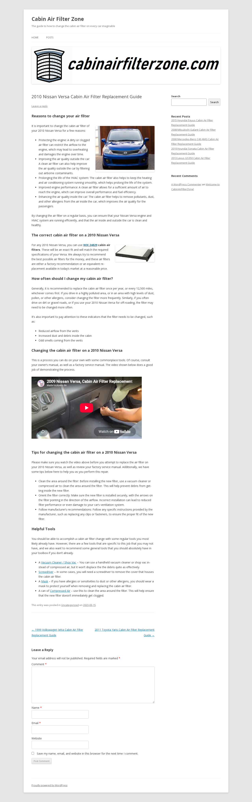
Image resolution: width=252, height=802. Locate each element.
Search (175, 96)
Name (37, 707)
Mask (44, 581)
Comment (39, 664)
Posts (49, 37)
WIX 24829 (90, 245)
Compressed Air (60, 591)
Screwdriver (46, 572)
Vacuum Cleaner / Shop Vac (58, 562)
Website (37, 738)
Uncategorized (70, 605)
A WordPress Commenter (186, 184)
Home (35, 37)
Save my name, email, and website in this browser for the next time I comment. (87, 753)
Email (36, 723)
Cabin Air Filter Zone (58, 18)
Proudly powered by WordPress (49, 785)
